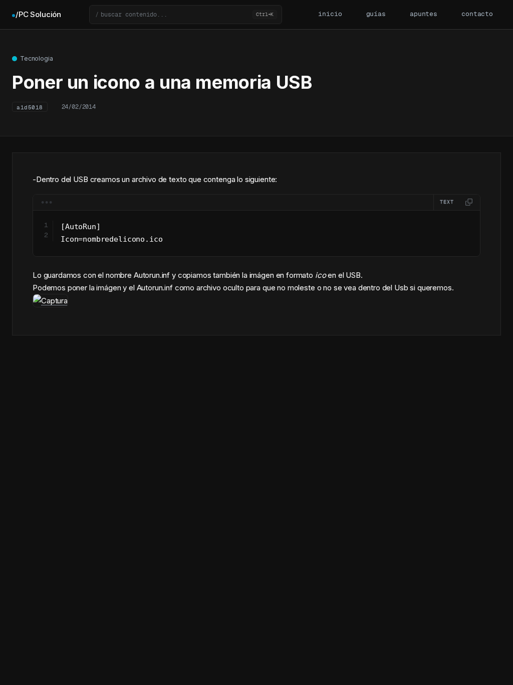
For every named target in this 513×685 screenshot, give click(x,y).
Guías (376, 14)
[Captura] (50, 300)
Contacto (477, 14)
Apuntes (423, 14)
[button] (185, 14)
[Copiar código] (469, 202)
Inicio (330, 14)
